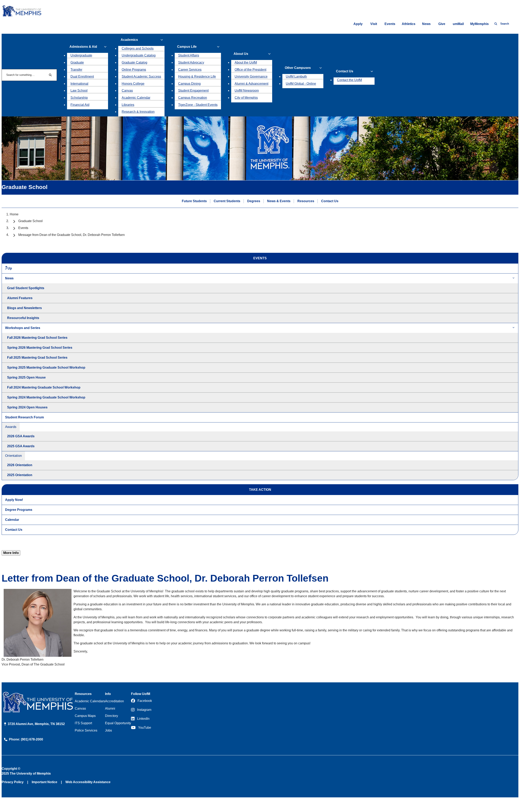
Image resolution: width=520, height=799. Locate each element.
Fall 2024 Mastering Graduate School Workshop (43, 387)
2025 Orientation (19, 475)
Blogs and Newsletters (24, 308)
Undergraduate (81, 55)
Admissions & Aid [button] (83, 46)
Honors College (133, 83)
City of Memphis (246, 97)
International (79, 83)
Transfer (76, 69)
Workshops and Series (22, 328)
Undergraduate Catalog (139, 55)
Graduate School (30, 221)
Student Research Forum (24, 417)
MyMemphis (479, 24)
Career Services (190, 69)
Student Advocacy (191, 62)
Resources (305, 201)
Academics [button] (129, 39)
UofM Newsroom (247, 90)
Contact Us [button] (344, 71)
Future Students (194, 201)
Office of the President (250, 69)
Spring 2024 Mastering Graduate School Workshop (46, 397)
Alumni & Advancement (251, 83)
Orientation (13, 456)
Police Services (86, 730)
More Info (11, 553)
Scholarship (79, 97)
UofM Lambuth (296, 76)
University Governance (251, 76)
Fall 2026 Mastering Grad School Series (37, 337)
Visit (373, 24)
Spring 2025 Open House (26, 377)
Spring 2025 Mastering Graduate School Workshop (46, 367)
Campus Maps (85, 716)
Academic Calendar (136, 97)
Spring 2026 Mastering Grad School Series (39, 347)
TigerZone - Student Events (198, 104)
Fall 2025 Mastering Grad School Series (37, 357)
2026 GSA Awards (21, 436)
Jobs (108, 730)
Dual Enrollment (82, 76)
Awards (10, 427)
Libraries (128, 104)
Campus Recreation (192, 97)
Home (14, 214)
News (426, 24)
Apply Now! (14, 500)
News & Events (278, 201)
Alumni (110, 708)
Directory (111, 716)
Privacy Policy (13, 782)
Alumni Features (19, 298)
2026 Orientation (19, 465)
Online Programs (134, 69)
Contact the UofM (349, 80)
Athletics (408, 24)
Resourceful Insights (23, 318)
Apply (358, 24)
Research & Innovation (138, 111)
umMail (458, 24)
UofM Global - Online (301, 83)
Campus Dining (189, 83)
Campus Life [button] (187, 46)
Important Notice (44, 782)
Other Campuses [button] (298, 67)
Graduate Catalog (134, 62)
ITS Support (83, 723)
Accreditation (114, 701)
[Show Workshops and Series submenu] (513, 328)
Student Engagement (193, 90)
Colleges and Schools (138, 48)
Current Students (227, 201)
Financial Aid (79, 104)
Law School (79, 90)
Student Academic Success (141, 76)
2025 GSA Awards (21, 446)
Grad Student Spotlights (25, 288)
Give (441, 24)
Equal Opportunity (118, 723)
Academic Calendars (90, 701)
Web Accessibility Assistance (87, 782)
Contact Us (329, 201)
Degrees (253, 201)
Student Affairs (188, 55)
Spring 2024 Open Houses (27, 407)
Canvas (127, 90)
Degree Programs (18, 509)
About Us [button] (241, 53)
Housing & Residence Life (197, 76)
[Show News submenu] (513, 278)
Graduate (77, 62)
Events (390, 24)
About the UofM (246, 62)
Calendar (12, 519)
